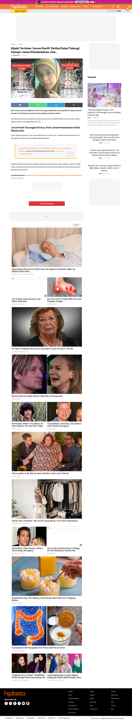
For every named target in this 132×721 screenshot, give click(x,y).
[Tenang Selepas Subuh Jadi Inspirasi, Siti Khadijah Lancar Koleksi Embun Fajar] (104, 95)
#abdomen (56, 148)
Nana (89, 117)
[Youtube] (117, 11)
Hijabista (13, 44)
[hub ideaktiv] (118, 5)
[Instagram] (110, 11)
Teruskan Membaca (46, 203)
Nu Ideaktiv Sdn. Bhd (105, 718)
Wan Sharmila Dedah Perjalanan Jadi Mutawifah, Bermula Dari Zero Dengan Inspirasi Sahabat (104, 137)
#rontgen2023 (46, 148)
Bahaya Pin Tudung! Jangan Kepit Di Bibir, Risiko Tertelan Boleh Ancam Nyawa (104, 168)
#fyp (34, 148)
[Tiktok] (115, 11)
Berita (21, 44)
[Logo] (19, 6)
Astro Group (120, 718)
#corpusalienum (65, 148)
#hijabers (22, 151)
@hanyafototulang (25, 148)
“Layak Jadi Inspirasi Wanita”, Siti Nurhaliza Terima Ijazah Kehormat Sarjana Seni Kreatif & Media (104, 152)
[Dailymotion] (120, 11)
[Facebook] (108, 11)
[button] (112, 6)
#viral (38, 148)
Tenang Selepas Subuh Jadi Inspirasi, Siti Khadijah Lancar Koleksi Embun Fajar (104, 112)
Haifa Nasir (16, 55)
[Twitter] (113, 11)
